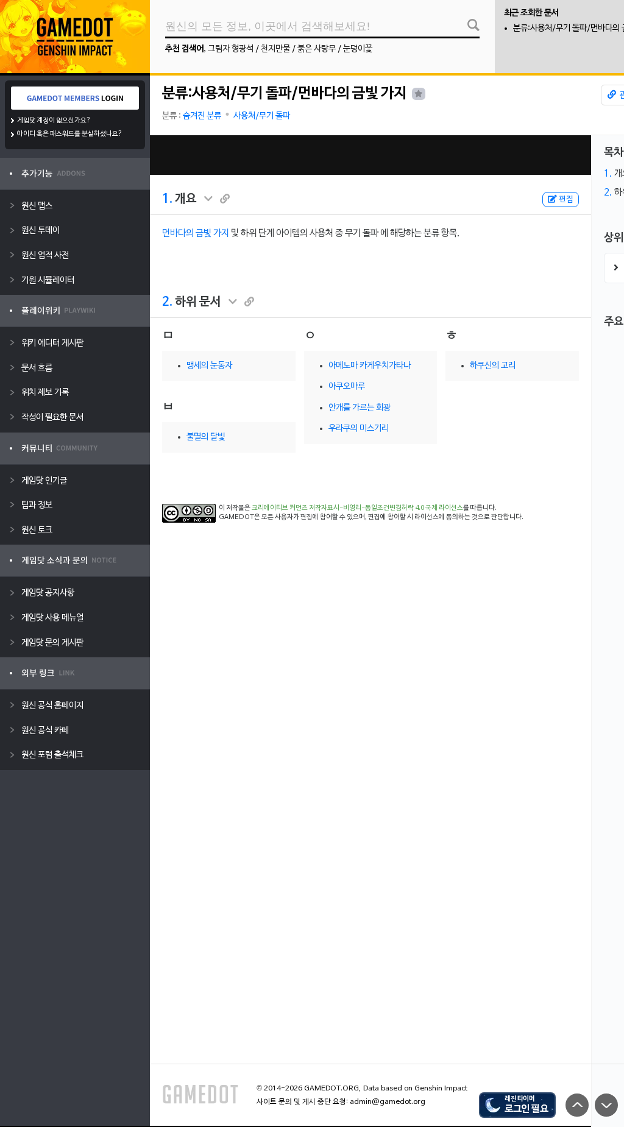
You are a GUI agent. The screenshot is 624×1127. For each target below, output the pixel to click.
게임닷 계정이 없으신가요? (54, 120)
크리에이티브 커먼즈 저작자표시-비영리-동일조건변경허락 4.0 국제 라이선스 (357, 508)
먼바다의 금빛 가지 (195, 233)
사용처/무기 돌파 (261, 116)
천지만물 (275, 49)
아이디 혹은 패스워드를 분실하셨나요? (69, 134)
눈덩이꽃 (357, 49)
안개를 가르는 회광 (359, 407)
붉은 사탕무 (316, 49)
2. (167, 302)
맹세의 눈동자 (209, 365)
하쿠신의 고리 (493, 365)
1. (167, 199)
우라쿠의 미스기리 (358, 428)
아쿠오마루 (346, 386)
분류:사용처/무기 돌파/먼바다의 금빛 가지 (284, 94)
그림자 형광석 (231, 49)
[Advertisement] (370, 155)
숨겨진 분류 (202, 116)
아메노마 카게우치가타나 (369, 365)
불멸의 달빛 (205, 437)
